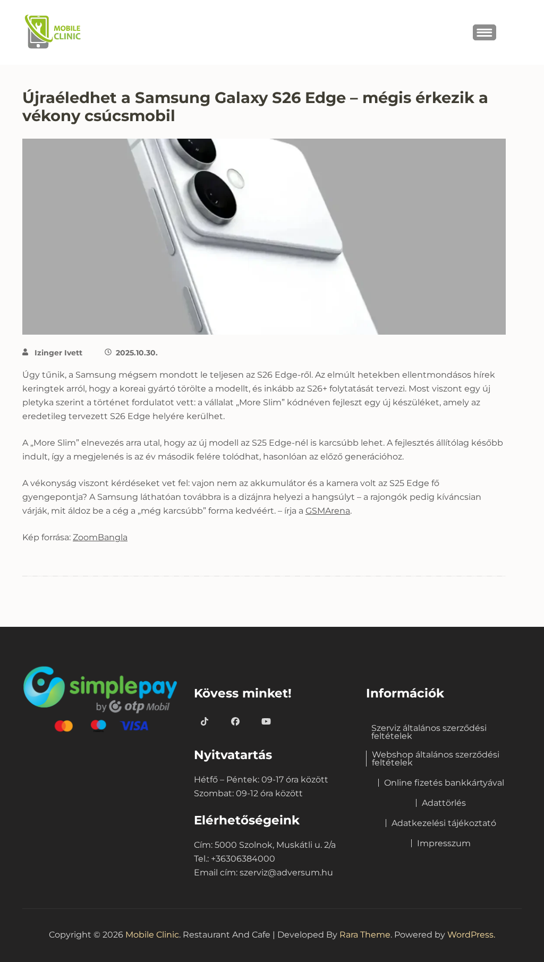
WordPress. (471, 935)
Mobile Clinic (152, 935)
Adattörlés (444, 803)
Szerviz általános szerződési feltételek (429, 732)
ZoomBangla (100, 537)
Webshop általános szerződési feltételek (435, 759)
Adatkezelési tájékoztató (444, 823)
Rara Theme (364, 935)
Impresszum (444, 843)
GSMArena (327, 511)
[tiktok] (204, 722)
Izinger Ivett (58, 352)
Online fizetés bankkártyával (444, 783)
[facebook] (235, 722)
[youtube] (266, 722)
